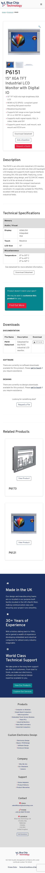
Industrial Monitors (23, 722)
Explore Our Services (22, 692)
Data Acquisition (23, 714)
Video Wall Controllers (23, 724)
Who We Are (23, 764)
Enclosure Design (23, 748)
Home (4, 12)
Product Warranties (23, 787)
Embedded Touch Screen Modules (23, 717)
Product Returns (23, 785)
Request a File (24, 405)
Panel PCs (23, 719)
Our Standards (23, 766)
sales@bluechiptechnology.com (22, 805)
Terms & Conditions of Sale (28, 867)
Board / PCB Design (23, 743)
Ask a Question (23, 140)
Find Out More (16, 305)
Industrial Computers (23, 727)
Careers (23, 769)
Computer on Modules (23, 709)
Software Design (23, 745)
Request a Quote (23, 146)
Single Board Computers (23, 712)
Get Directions (22, 834)
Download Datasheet (23, 134)
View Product (24, 478)
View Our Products (22, 685)
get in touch (36, 368)
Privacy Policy (12, 867)
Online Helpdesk (23, 782)
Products (10, 12)
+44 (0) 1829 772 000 (22, 812)
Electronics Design (23, 740)
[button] (39, 26)
